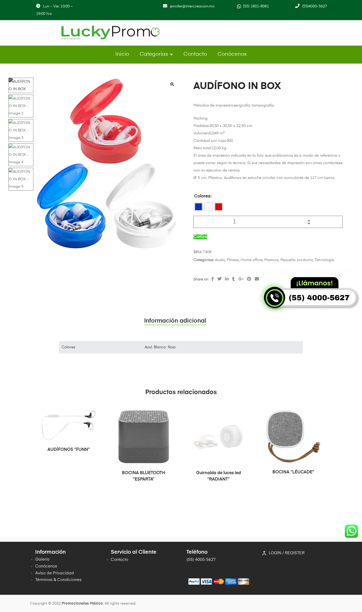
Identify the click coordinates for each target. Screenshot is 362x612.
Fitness (233, 260)
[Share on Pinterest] (249, 279)
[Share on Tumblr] (233, 279)
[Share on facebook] (212, 279)
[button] (172, 84)
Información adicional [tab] (175, 321)
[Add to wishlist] (89, 417)
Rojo (172, 347)
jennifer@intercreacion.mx (192, 6)
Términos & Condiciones (58, 580)
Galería (42, 559)
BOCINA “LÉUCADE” (293, 472)
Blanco (160, 347)
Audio (220, 260)
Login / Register (286, 553)
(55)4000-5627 (314, 6)
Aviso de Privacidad (54, 573)
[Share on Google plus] (241, 279)
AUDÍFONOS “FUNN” (68, 450)
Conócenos (232, 54)
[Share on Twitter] (219, 279)
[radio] (198, 207)
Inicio (122, 54)
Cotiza (200, 237)
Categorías (154, 54)
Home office (251, 260)
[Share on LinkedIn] (227, 279)
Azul (148, 347)
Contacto (195, 54)
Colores (202, 196)
